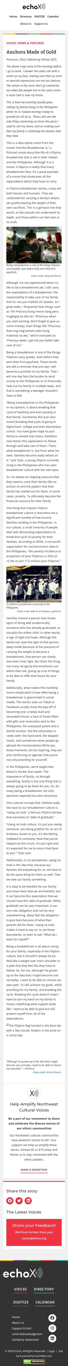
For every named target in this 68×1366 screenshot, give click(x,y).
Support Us (41, 23)
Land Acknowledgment (27, 1334)
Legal (52, 1351)
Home (16, 1317)
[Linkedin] (52, 1338)
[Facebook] (52, 1318)
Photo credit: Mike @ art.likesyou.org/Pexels (39, 611)
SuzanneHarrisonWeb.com (36, 1356)
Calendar (53, 16)
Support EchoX (21, 1328)
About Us (25, 23)
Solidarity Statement (25, 1339)
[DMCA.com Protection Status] (34, 1363)
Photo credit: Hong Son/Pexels (46, 275)
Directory (26, 16)
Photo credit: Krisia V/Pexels (47, 1072)
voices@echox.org (34, 1238)
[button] (9, 1200)
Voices (13, 16)
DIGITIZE (39, 16)
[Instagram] (52, 1328)
